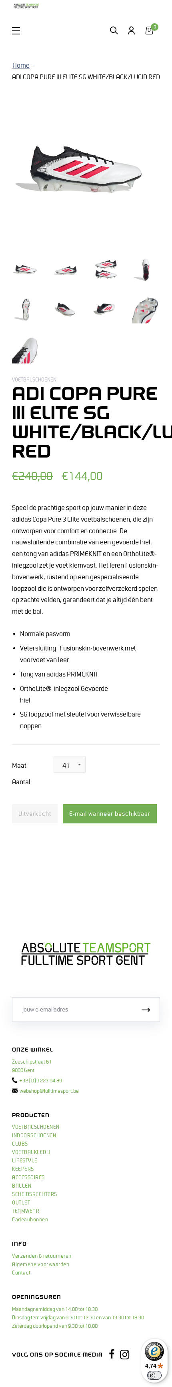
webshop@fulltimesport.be (49, 1091)
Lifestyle (25, 1161)
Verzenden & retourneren (42, 1256)
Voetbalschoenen (36, 1127)
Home (21, 66)
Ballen (21, 1186)
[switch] (154, 1375)
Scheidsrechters (34, 1194)
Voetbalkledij (31, 1152)
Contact (21, 1273)
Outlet (21, 1203)
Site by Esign (27, 1373)
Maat (19, 766)
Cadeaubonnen (30, 1219)
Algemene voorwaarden (40, 1264)
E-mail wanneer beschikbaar (109, 813)
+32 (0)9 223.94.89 (40, 1081)
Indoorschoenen (34, 1135)
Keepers (23, 1169)
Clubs (20, 1144)
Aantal (21, 782)
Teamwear (25, 1211)
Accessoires (28, 1177)
